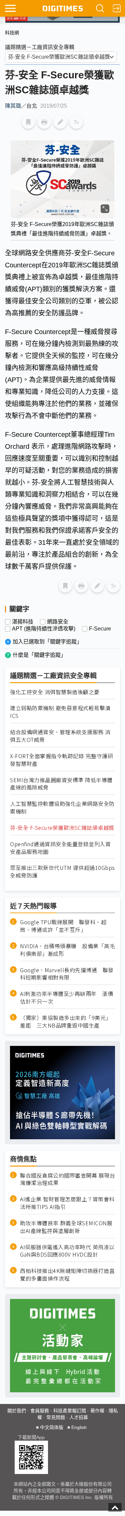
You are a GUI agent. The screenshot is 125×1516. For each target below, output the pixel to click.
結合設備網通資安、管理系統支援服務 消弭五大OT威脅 (60, 735)
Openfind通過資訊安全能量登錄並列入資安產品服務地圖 (60, 848)
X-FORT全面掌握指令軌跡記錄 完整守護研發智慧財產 (61, 760)
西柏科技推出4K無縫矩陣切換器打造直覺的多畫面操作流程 (67, 1274)
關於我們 (16, 1410)
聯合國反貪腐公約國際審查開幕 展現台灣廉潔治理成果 (67, 1179)
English (79, 1427)
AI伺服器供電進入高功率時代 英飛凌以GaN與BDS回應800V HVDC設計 (67, 1251)
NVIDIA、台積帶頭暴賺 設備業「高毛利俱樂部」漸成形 (67, 950)
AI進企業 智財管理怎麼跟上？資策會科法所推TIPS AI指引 (67, 1203)
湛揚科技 (22, 621)
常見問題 (55, 1417)
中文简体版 (51, 1427)
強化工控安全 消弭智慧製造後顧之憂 (55, 692)
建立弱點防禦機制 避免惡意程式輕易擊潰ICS (60, 711)
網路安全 (57, 621)
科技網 (12, 32)
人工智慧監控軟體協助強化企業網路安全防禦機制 (62, 807)
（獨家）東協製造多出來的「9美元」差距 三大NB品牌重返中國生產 (65, 1021)
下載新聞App (31, 1437)
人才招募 (78, 1417)
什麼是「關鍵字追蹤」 (39, 655)
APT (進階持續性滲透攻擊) (43, 628)
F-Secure (100, 628)
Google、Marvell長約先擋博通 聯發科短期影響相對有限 (67, 974)
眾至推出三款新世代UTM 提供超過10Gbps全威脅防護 (62, 871)
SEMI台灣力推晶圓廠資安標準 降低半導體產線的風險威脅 (61, 784)
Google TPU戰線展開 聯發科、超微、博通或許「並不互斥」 (63, 926)
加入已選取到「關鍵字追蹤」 (47, 641)
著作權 (97, 1410)
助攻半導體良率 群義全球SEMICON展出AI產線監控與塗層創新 (66, 1227)
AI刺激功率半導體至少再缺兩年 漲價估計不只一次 (66, 997)
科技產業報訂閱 (69, 1410)
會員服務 (39, 1410)
